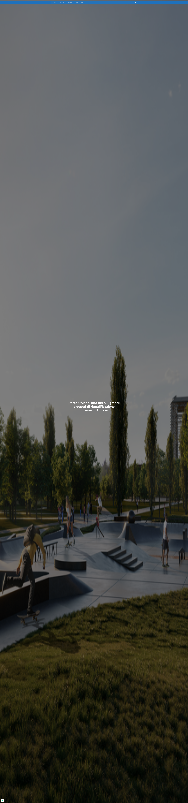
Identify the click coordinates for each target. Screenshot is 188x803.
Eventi (70, 2)
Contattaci (79, 2)
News (54, 2)
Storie (62, 2)
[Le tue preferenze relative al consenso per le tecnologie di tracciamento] (2, 800)
